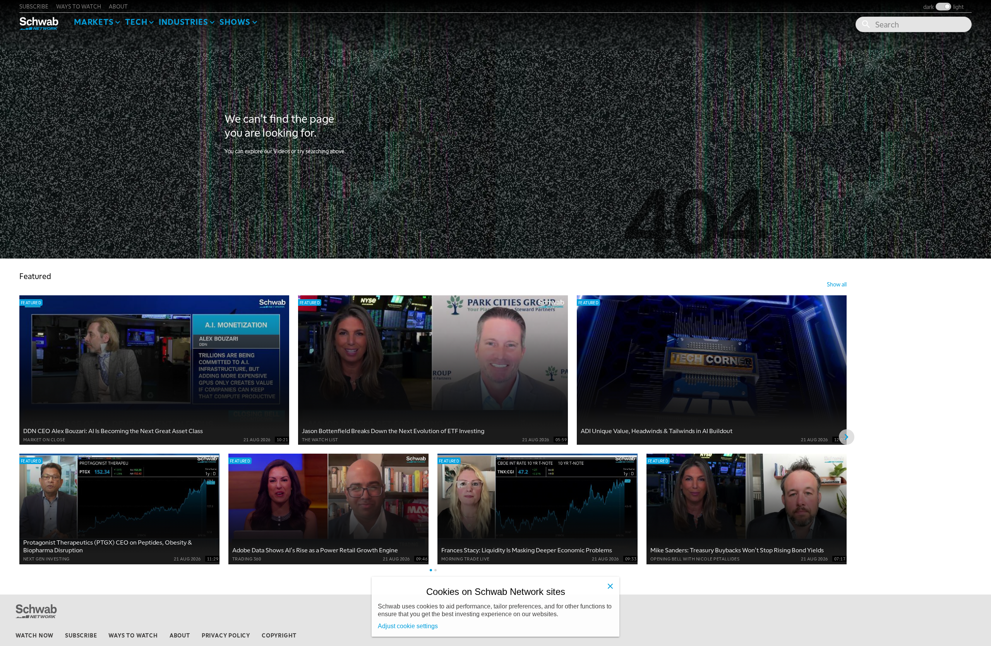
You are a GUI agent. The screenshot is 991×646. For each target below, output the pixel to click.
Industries (183, 22)
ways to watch (78, 6)
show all (837, 284)
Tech (136, 22)
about (118, 6)
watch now (34, 635)
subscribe (33, 6)
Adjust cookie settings (408, 626)
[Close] (610, 586)
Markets (94, 22)
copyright (279, 635)
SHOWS (234, 22)
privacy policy (226, 635)
